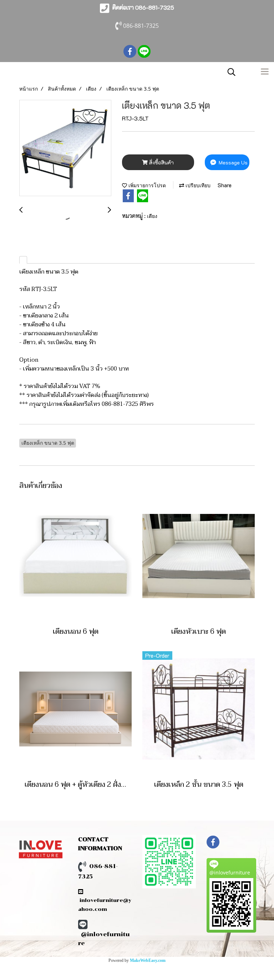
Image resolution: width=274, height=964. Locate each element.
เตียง (152, 216)
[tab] (23, 260)
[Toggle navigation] (265, 72)
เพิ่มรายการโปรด (146, 185)
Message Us (232, 162)
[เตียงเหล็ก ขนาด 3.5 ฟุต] (65, 148)
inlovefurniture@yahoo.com (104, 900)
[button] (229, 72)
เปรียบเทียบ (197, 185)
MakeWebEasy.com (148, 960)
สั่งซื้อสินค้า (161, 162)
